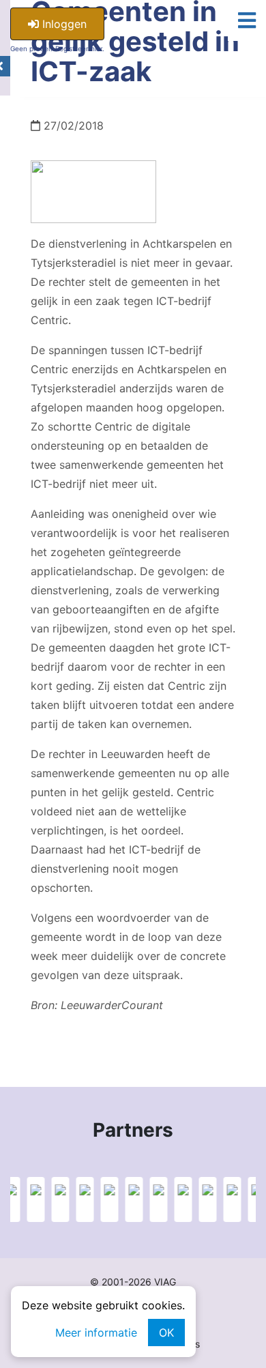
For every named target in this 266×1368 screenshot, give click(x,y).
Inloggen (63, 24)
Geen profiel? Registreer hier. (57, 48)
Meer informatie (96, 1332)
